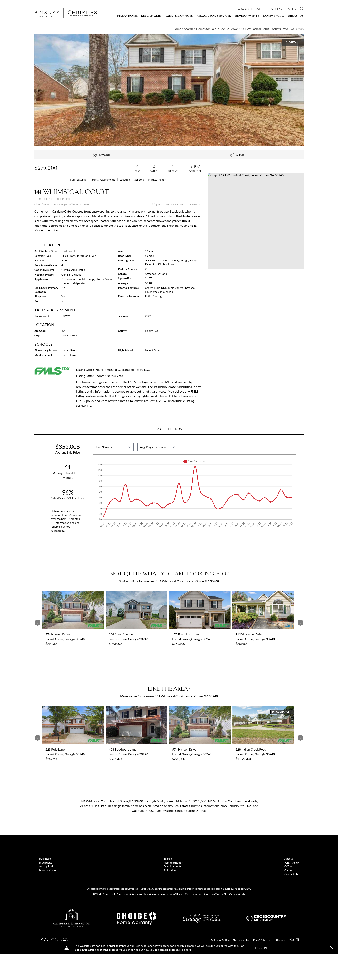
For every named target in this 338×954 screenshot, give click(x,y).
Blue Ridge (45, 862)
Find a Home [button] (127, 15)
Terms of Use (241, 940)
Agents (288, 858)
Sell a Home (151, 15)
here (188, 949)
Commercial (273, 15)
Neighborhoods (173, 862)
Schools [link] (139, 179)
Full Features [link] (78, 179)
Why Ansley (291, 862)
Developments (247, 15)
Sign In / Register (281, 9)
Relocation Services (214, 15)
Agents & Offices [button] (179, 15)
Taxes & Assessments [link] (103, 179)
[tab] (169, 429)
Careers (289, 870)
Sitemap (280, 940)
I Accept (261, 947)
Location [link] (125, 179)
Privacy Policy (220, 940)
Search (168, 858)
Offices (288, 866)
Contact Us (291, 874)
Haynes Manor (48, 870)
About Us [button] (296, 15)
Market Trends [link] (157, 179)
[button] (256, 221)
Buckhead (45, 858)
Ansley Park (46, 866)
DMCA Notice (262, 940)
